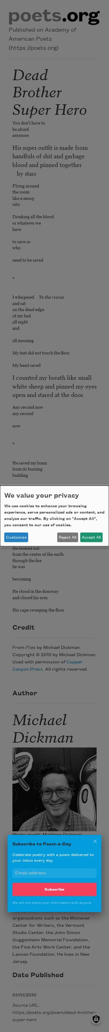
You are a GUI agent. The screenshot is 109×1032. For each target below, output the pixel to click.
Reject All (67, 537)
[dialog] (54, 516)
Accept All (91, 537)
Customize (16, 537)
